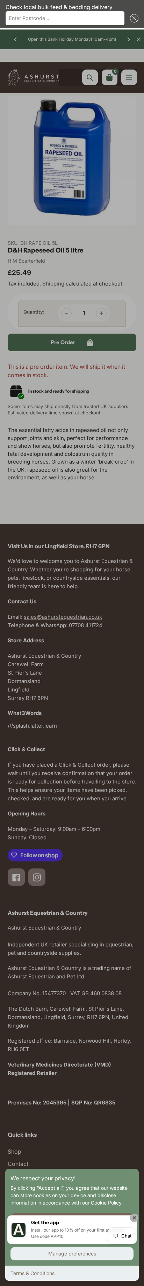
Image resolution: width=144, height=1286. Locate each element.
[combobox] (65, 18)
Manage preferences (72, 1254)
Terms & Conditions (32, 1273)
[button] (132, 18)
